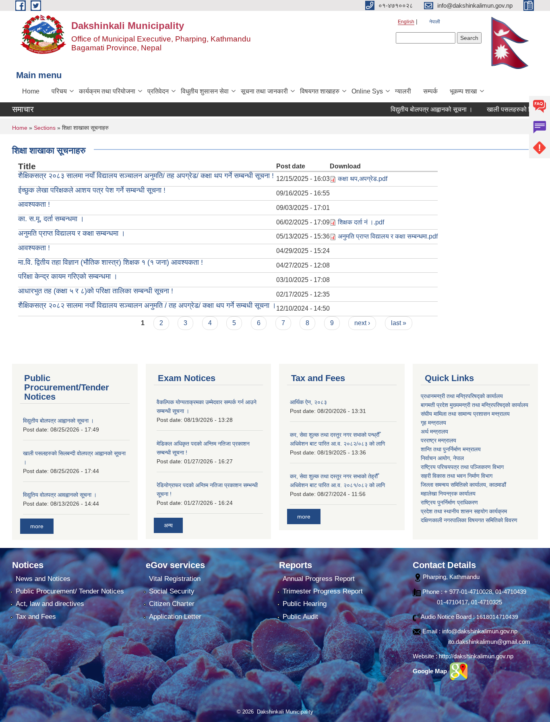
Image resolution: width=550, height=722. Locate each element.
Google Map (431, 671)
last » (398, 323)
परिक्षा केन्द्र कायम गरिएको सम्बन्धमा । (68, 276)
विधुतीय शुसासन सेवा (205, 91)
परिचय (59, 91)
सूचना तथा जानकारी (264, 91)
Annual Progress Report (319, 579)
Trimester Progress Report (323, 591)
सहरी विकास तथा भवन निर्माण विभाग (456, 476)
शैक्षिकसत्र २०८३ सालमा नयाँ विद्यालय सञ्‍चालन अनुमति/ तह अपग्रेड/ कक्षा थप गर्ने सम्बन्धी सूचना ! (146, 176)
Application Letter (175, 616)
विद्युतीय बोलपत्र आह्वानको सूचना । (417, 109)
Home (30, 91)
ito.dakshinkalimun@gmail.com (489, 641)
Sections (45, 127)
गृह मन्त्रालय (433, 422)
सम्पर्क (430, 91)
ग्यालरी (403, 91)
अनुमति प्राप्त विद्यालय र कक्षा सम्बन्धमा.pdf (388, 236)
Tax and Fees (36, 616)
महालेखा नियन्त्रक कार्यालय (448, 493)
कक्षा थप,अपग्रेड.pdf (362, 178)
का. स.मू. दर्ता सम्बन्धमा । (51, 219)
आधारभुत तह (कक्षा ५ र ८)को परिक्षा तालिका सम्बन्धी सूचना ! (95, 291)
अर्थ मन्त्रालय (434, 431)
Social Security (171, 591)
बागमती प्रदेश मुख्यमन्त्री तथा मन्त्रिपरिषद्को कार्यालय (474, 405)
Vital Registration (175, 579)
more (36, 526)
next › (362, 323)
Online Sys (367, 91)
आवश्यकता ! (34, 204)
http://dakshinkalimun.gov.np (476, 656)
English (406, 22)
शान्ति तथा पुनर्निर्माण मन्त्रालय (451, 449)
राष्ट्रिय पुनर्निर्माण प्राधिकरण (449, 502)
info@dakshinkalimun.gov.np (479, 631)
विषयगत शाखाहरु (319, 91)
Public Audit (300, 616)
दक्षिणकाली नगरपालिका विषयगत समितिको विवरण (469, 520)
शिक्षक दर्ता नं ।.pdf (361, 222)
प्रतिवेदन (158, 91)
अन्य (168, 525)
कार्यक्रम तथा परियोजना (107, 91)
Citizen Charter (171, 604)
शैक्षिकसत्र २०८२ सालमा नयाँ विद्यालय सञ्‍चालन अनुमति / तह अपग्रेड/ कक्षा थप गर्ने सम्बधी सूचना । (147, 305)
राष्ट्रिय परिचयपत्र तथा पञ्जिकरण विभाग (462, 467)
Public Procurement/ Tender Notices (70, 591)
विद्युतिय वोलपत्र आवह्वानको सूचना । (60, 495)
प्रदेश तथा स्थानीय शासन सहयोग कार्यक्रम (464, 511)
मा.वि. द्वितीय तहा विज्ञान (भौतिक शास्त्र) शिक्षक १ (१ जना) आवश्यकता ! (110, 262)
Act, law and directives (50, 604)
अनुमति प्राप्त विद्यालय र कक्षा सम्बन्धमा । (71, 233)
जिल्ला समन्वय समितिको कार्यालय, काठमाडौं (463, 484)
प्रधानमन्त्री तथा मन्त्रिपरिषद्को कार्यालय (462, 396)
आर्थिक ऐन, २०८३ (308, 402)
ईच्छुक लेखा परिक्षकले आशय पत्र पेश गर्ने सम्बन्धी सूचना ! (91, 190)
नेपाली (434, 22)
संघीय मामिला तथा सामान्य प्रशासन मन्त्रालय (465, 414)
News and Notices (43, 579)
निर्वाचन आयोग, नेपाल (442, 458)
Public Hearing (305, 604)
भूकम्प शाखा (463, 91)
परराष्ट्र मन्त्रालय (438, 440)
